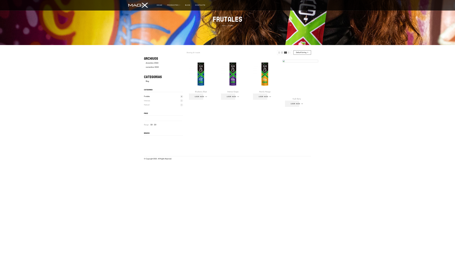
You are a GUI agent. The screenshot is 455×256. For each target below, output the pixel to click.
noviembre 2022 (152, 67)
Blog (147, 81)
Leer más (199, 97)
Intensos (147, 100)
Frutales (147, 96)
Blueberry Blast (201, 91)
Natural (146, 105)
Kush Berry (297, 99)
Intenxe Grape (232, 91)
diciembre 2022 (152, 63)
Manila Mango (265, 91)
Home (224, 26)
